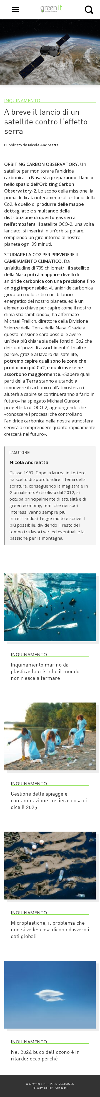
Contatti (62, 1088)
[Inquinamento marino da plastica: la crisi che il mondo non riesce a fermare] (50, 644)
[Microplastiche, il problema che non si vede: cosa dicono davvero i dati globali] (50, 902)
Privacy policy (42, 1088)
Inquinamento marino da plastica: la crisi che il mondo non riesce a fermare (45, 672)
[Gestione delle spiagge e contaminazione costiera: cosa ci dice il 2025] (50, 773)
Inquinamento (22, 101)
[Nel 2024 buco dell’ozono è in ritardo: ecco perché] (50, 1031)
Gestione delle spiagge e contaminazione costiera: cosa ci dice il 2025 (49, 801)
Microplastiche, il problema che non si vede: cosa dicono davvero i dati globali (50, 930)
